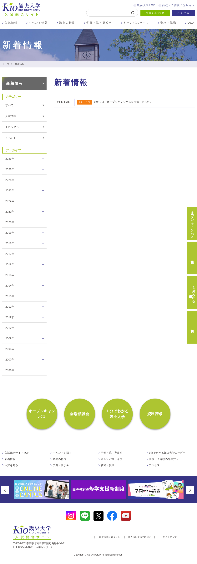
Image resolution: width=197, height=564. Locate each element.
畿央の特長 (67, 22)
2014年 (9, 285)
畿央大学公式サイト (109, 537)
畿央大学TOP (146, 5)
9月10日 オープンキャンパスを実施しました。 (123, 101)
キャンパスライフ (136, 22)
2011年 (9, 317)
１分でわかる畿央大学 (117, 414)
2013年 (9, 296)
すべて (9, 105)
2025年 (9, 169)
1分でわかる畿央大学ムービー (167, 452)
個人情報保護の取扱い (139, 537)
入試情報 (11, 22)
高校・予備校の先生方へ (178, 5)
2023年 (9, 190)
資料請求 (155, 414)
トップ (5, 64)
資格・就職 (168, 22)
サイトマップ (170, 537)
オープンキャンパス (42, 414)
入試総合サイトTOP (17, 452)
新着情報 (14, 83)
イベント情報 (38, 22)
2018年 (9, 243)
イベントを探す (62, 452)
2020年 (9, 222)
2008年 (9, 349)
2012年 (9, 306)
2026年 (9, 158)
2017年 (9, 253)
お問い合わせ (155, 12)
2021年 (9, 211)
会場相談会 (79, 414)
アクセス (183, 12)
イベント (10, 137)
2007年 (9, 359)
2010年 (9, 327)
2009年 (9, 338)
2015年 (9, 275)
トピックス (12, 126)
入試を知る (11, 465)
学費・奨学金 (61, 465)
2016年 (9, 264)
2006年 (9, 370)
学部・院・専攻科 (99, 22)
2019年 (9, 232)
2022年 (9, 201)
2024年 (9, 179)
